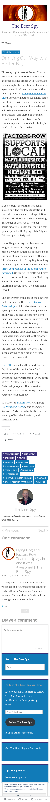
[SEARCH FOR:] (24, 667)
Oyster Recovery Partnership (18, 482)
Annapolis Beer (12, 454)
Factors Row (23, 402)
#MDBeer (9, 462)
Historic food (11, 474)
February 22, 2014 (11, 52)
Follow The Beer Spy (20, 722)
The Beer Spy (25, 26)
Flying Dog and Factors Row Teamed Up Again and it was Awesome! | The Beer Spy (30, 561)
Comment (40, 648)
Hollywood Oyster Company (18, 478)
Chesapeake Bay (12, 466)
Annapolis (23, 462)
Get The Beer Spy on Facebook (23, 748)
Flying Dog (8, 365)
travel (22, 458)
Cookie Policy (13, 791)
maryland (41, 478)
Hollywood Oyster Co (13, 406)
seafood (41, 482)
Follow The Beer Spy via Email (24, 684)
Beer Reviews (30, 454)
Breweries (9, 458)
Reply (25, 611)
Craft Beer (29, 466)
